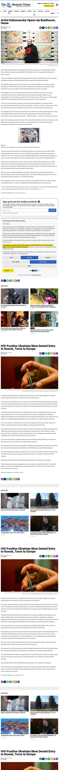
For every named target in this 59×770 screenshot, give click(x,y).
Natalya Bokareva (6, 27)
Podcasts (40, 11)
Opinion (29, 11)
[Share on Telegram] (46, 27)
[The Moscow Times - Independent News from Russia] (15, 5)
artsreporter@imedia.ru (19, 193)
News (5, 11)
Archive (47, 11)
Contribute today (48, 5)
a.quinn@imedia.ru (18, 472)
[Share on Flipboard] (54, 27)
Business (23, 11)
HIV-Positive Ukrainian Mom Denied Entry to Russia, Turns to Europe (28, 347)
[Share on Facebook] (40, 27)
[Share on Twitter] (43, 27)
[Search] (57, 13)
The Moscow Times (7, 352)
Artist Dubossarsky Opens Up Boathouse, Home (28, 22)
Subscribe (52, 210)
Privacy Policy (15, 213)
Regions (16, 11)
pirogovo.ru (40, 189)
